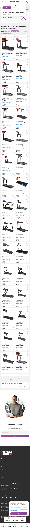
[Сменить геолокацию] (2, 2)
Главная (3, 458)
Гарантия (3, 477)
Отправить (15, 436)
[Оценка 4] (8, 386)
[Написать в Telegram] (7, 497)
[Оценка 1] (3, 386)
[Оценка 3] (7, 386)
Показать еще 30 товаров (15, 375)
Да (6, 7)
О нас (2, 463)
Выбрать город (16, 7)
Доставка (3, 474)
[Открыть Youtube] (15, 497)
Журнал (3, 469)
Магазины (3, 460)
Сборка (3, 479)
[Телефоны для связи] (27, 2)
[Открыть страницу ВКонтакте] (2, 497)
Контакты (3, 466)
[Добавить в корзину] (13, 59)
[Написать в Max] (11, 497)
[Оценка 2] (5, 386)
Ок (18, 513)
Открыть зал (4, 471)
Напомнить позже (7, 14)
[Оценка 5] (10, 386)
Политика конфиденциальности (8, 503)
